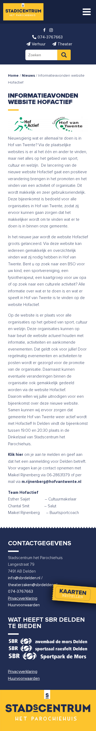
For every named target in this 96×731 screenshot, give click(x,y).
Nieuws (28, 75)
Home (13, 75)
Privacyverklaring (22, 598)
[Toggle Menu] (86, 12)
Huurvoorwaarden (24, 605)
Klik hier (15, 455)
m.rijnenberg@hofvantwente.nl (51, 482)
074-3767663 (20, 592)
